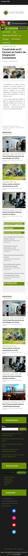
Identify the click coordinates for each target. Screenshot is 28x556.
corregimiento (11, 127)
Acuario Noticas (8, 479)
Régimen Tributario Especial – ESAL (12, 35)
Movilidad (12, 209)
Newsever (10, 554)
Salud (15, 181)
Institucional (6, 32)
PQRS (14, 32)
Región (14, 46)
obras (9, 129)
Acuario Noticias (5, 46)
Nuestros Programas (9, 477)
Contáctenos (6, 42)
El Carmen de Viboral (20, 127)
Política (15, 153)
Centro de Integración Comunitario (12, 126)
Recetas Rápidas (16, 39)
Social (23, 153)
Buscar (3, 426)
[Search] (15, 28)
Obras (11, 46)
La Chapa (5, 129)
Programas (6, 39)
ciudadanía (5, 127)
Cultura (11, 153)
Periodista (5, 61)
